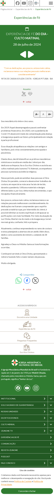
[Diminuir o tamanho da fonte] (37, 114)
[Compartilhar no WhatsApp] (18, 280)
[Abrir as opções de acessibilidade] (37, 3)
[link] (27, 101)
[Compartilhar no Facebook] (27, 280)
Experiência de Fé (43, 9)
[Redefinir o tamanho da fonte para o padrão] (43, 114)
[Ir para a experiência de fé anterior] (23, 54)
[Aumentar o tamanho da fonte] (50, 114)
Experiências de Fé (24, 9)
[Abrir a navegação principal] (51, 3)
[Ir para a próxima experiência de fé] (30, 54)
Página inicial (6, 9)
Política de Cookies (23, 481)
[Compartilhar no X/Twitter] (35, 280)
